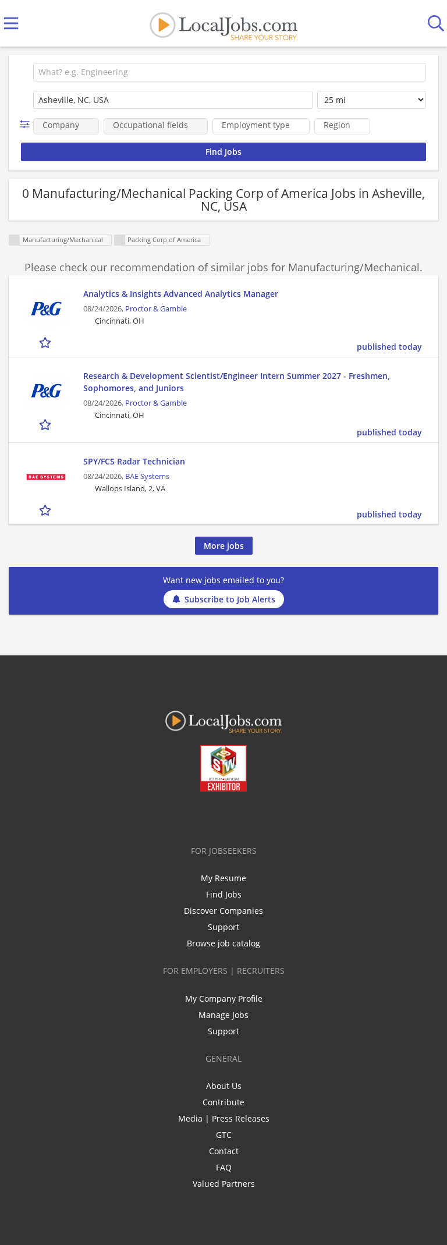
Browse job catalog (223, 943)
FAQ (224, 1167)
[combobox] (229, 72)
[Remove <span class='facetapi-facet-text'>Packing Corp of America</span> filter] (120, 240)
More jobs (224, 545)
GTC (224, 1134)
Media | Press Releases (223, 1118)
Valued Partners (224, 1183)
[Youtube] (235, 816)
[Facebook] (177, 816)
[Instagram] (254, 816)
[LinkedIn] (216, 816)
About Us (224, 1085)
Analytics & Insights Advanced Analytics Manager (180, 293)
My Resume (223, 878)
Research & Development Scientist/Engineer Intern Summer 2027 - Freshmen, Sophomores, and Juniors (236, 381)
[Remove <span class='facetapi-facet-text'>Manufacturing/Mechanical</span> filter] (14, 240)
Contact (224, 1151)
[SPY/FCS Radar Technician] (46, 477)
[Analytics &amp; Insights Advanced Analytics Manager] (46, 309)
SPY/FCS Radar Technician (134, 461)
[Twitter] (197, 816)
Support (223, 926)
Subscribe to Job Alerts (230, 599)
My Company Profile (223, 998)
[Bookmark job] (46, 342)
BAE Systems (147, 476)
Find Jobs (224, 894)
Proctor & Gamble (156, 309)
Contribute (223, 1102)
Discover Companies (223, 910)
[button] (27, 124)
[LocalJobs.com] (223, 23)
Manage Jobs (223, 1014)
